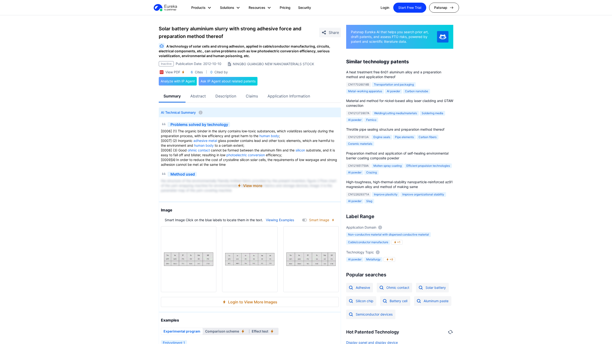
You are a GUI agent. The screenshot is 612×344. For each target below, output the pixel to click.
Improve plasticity (386, 194)
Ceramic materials (360, 143)
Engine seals (381, 137)
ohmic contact (199, 150)
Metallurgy (373, 259)
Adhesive (363, 287)
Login (385, 7)
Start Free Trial (409, 7)
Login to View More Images (252, 302)
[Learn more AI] (442, 37)
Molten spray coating (387, 165)
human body (269, 136)
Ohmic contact (397, 287)
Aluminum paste (436, 301)
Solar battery (436, 287)
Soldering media (432, 113)
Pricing (285, 7)
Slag (369, 201)
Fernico (371, 120)
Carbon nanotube (416, 91)
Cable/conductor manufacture (368, 242)
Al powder (393, 91)
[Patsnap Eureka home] (165, 7)
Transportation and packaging (394, 84)
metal (212, 141)
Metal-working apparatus (365, 91)
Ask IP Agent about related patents (228, 81)
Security (304, 7)
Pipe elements (404, 137)
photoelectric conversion (245, 155)
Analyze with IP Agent (178, 81)
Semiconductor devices (374, 314)
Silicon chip (364, 301)
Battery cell (398, 301)
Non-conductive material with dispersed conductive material (388, 234)
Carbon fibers (428, 137)
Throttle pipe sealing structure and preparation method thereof (395, 129)
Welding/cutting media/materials (395, 113)
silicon (300, 150)
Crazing (371, 172)
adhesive (200, 141)
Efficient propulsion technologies (428, 165)
